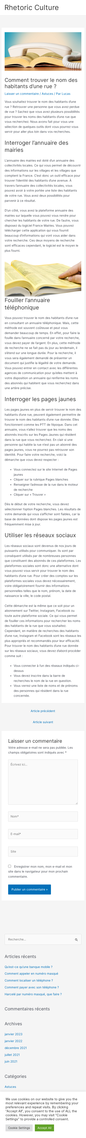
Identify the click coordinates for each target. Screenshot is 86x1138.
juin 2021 (11, 1061)
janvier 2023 (13, 1034)
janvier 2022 (13, 1041)
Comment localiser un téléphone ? (29, 980)
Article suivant (43, 722)
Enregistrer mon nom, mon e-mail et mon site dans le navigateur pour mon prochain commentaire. (40, 871)
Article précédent (43, 711)
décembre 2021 (16, 1048)
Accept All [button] (44, 1128)
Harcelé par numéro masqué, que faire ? (33, 994)
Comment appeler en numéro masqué (31, 973)
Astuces (47, 93)
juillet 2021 (12, 1055)
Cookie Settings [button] (19, 1128)
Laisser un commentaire (22, 93)
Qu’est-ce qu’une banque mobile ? (28, 967)
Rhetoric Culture (31, 7)
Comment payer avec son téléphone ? (32, 987)
